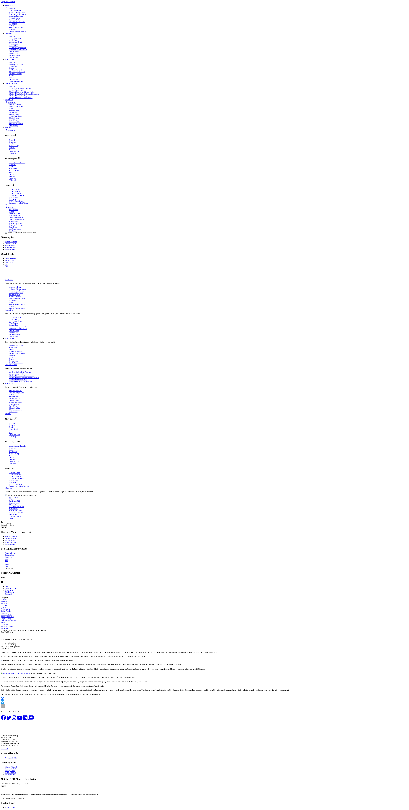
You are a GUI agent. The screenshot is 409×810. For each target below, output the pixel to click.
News (7, 566)
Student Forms (14, 114)
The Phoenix (9, 592)
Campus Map (13, 221)
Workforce (13, 231)
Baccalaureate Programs (17, 14)
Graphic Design (6, 619)
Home (7, 564)
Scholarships (13, 79)
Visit (6, 266)
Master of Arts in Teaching (18, 96)
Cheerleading (13, 168)
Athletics (8, 127)
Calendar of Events (15, 223)
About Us (8, 205)
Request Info (13, 46)
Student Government (16, 124)
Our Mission (13, 210)
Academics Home (15, 10)
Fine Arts (4, 601)
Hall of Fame (13, 197)
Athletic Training (15, 193)
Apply (3, 786)
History (11, 212)
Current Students (10, 244)
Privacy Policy (10, 807)
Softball (12, 176)
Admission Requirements (17, 48)
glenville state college (8, 617)
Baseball (12, 140)
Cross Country (14, 146)
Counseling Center (15, 116)
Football (12, 148)
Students (4, 603)
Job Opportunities (15, 229)
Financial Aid (13, 53)
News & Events (10, 258)
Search (4, 527)
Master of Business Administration (20, 98)
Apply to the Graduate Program (20, 88)
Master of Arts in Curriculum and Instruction (24, 94)
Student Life (9, 100)
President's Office (15, 214)
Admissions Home (15, 38)
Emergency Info (14, 215)
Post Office (13, 120)
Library (11, 26)
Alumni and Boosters (16, 195)
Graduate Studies (11, 83)
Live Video (13, 199)
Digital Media (5, 609)
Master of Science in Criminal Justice (21, 92)
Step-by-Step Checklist (17, 72)
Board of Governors (16, 225)
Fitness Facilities (14, 122)
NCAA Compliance (16, 201)
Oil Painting (5, 624)
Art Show (4, 605)
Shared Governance (16, 217)
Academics (9, 5)
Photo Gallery (9, 590)
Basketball (12, 142)
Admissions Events (15, 42)
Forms (11, 68)
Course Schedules (15, 20)
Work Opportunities (16, 81)
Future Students (10, 247)
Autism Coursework (16, 90)
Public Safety (13, 126)
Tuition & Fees (14, 51)
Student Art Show (7, 626)
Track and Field (14, 151)
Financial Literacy (15, 74)
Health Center (14, 118)
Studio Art (4, 628)
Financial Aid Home (16, 64)
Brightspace (13, 24)
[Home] (11, 276)
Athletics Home (14, 189)
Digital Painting (6, 611)
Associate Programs (16, 16)
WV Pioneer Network (16, 219)
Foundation (13, 227)
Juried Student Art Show (9, 620)
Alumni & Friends (11, 242)
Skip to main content (8, 2)
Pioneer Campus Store (16, 106)
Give (6, 264)
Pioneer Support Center (17, 22)
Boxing (11, 144)
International (13, 57)
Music (3, 622)
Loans (11, 77)
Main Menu (10, 8)
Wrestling (12, 153)
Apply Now (13, 40)
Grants (11, 76)
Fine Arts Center (6, 615)
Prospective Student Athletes (19, 203)
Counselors (13, 66)
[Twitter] (204, 702)
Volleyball (12, 180)
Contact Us (4, 749)
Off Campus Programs (16, 27)
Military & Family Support (18, 50)
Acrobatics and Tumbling (17, 163)
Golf (10, 150)
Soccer (11, 174)
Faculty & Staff (10, 245)
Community (9, 594)
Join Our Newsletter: (8, 784)
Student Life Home (15, 104)
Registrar (12, 29)
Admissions (9, 33)
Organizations (14, 110)
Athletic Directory (15, 191)
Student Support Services (17, 31)
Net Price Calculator (16, 70)
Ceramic (3, 607)
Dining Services (14, 112)
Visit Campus (13, 44)
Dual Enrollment (15, 55)
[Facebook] (204, 698)
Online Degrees (14, 18)
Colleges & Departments (17, 12)
